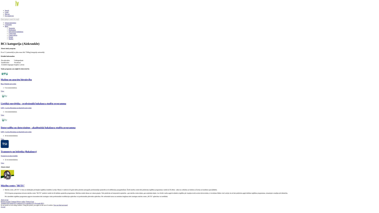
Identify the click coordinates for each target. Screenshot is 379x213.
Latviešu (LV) (30, 203)
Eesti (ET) (13, 203)
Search (7, 10)
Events (11, 37)
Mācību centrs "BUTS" (13, 185)
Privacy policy (21, 201)
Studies (11, 39)
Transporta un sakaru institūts (9, 156)
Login (6, 12)
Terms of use (30, 201)
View (2, 91)
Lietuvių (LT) (21, 203)
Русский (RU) (39, 203)
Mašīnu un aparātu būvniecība (16, 79)
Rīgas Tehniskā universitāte (8, 84)
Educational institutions (16, 32)
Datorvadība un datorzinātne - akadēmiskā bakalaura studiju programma (38, 127)
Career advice (13, 35)
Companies (8, 24)
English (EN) (5, 203)
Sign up (7, 14)
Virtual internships (10, 23)
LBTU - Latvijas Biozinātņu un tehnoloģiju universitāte (16, 108)
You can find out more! (60, 205)
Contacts (13, 201)
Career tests (12, 33)
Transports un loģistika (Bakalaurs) (19, 151)
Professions (12, 30)
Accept (3, 207)
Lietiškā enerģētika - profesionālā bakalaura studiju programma (33, 103)
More (6, 26)
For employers (9, 16)
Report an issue (5, 201)
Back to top (4, 200)
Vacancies (12, 28)
